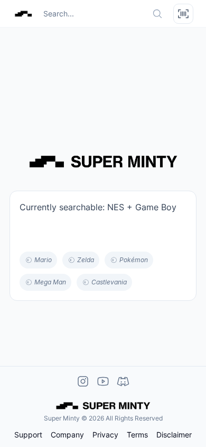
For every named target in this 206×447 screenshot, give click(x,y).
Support (28, 435)
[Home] (23, 13)
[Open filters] (183, 14)
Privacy (105, 435)
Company (67, 435)
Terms (137, 435)
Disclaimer (174, 435)
